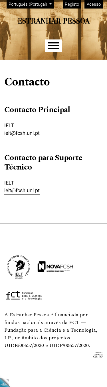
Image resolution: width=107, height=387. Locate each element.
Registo (72, 4)
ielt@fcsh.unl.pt (22, 133)
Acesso (94, 4)
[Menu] (53, 45)
